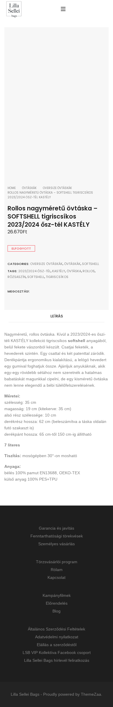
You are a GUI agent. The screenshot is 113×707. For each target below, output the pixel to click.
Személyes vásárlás (56, 543)
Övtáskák (29, 188)
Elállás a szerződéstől (56, 644)
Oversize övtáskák (57, 188)
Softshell (90, 263)
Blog (56, 611)
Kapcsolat (56, 577)
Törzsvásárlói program (56, 561)
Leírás (56, 316)
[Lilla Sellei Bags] (13, 9)
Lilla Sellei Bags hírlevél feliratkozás (56, 660)
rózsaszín (17, 277)
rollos (89, 271)
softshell (35, 277)
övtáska (74, 271)
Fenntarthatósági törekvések (56, 536)
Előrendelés (57, 603)
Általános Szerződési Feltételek (56, 629)
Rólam (57, 569)
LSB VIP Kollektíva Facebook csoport (57, 652)
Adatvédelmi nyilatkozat (56, 637)
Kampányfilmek (57, 595)
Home (12, 188)
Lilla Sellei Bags (25, 694)
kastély (58, 271)
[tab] (56, 316)
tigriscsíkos (57, 277)
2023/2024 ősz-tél (34, 271)
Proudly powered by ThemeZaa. (72, 694)
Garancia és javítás (56, 528)
